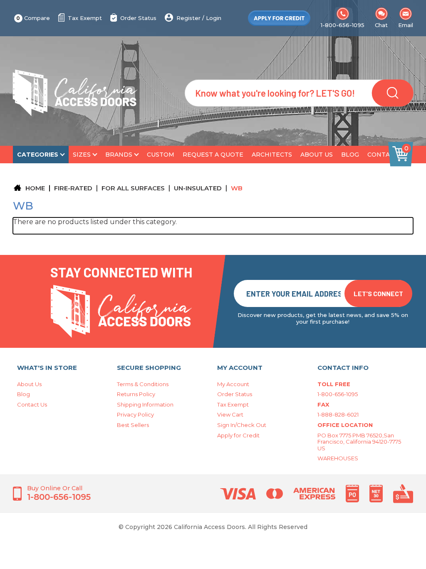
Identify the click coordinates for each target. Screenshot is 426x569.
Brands (118, 154)
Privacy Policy (135, 414)
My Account (233, 384)
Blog (350, 154)
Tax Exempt (85, 18)
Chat (381, 25)
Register (188, 18)
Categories (37, 154)
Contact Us (32, 404)
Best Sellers (133, 425)
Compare (33, 18)
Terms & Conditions (142, 384)
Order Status (138, 18)
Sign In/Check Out (241, 425)
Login (213, 18)
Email (405, 25)
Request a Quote (213, 154)
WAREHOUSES (337, 458)
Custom (160, 154)
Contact (382, 154)
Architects (272, 154)
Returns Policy (136, 394)
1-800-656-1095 (342, 25)
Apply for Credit (238, 435)
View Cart (230, 414)
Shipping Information (145, 404)
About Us (316, 154)
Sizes (82, 154)
